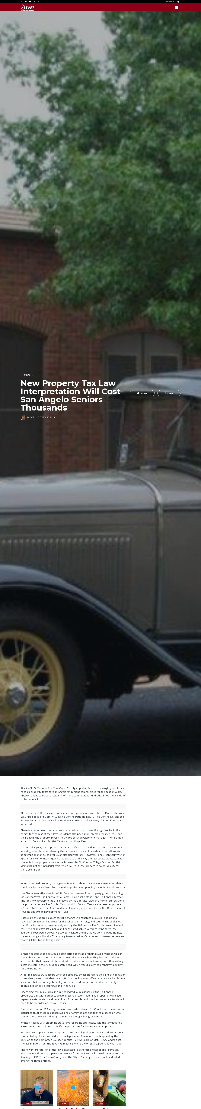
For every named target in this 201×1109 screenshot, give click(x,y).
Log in (178, 2)
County (27, 375)
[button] (142, 393)
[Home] (27, 7)
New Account (169, 2)
